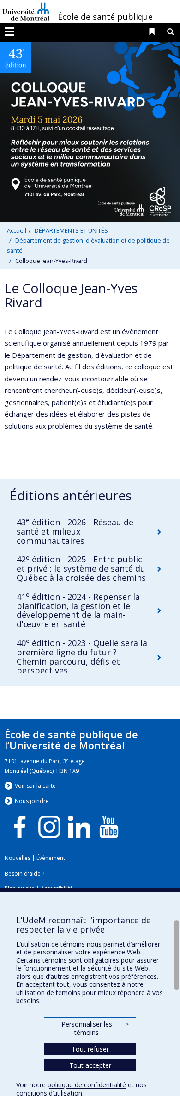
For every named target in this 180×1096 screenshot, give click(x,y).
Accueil (16, 230)
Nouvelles (17, 858)
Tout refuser (90, 1049)
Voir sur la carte (35, 786)
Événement (50, 858)
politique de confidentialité (87, 1084)
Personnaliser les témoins (95, 1028)
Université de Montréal (25, 11)
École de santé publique (105, 16)
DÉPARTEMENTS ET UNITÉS (71, 230)
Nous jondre (32, 801)
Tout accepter (90, 1065)
